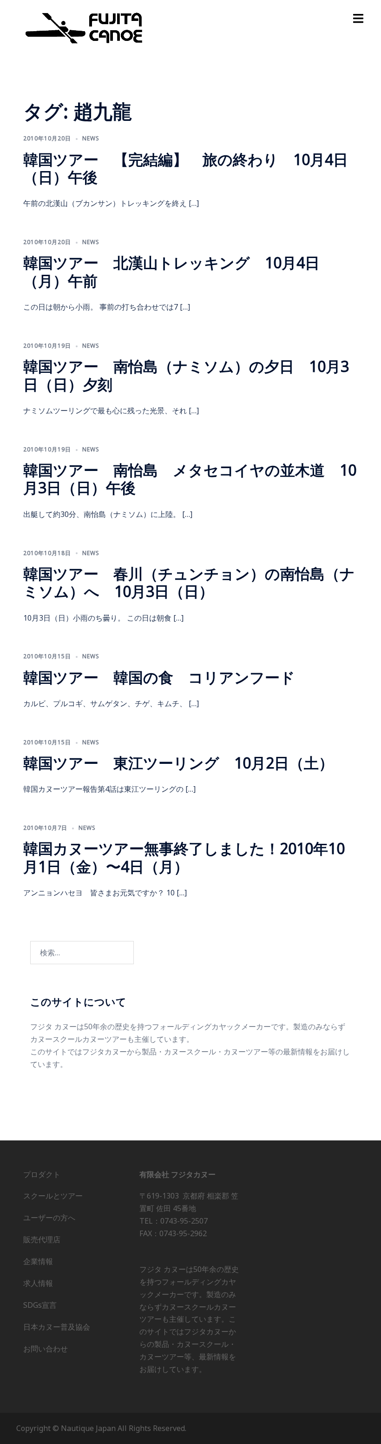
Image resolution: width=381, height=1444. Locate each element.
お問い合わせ (45, 1349)
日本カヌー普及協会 (56, 1327)
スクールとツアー (53, 1196)
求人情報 (38, 1283)
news (90, 138)
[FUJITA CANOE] (84, 27)
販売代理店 (41, 1239)
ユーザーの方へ (49, 1217)
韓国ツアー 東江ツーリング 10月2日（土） (178, 763)
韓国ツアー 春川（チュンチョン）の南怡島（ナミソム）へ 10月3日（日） (189, 582)
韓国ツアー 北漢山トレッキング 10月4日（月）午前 (171, 271)
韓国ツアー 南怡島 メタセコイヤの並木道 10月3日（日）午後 (189, 478)
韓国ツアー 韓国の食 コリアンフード (159, 677)
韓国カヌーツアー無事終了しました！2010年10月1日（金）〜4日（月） (184, 857)
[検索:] (82, 952)
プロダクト (41, 1174)
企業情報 (38, 1261)
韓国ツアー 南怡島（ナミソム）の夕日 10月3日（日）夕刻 (186, 375)
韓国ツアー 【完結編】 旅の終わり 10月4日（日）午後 (185, 168)
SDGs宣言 (40, 1305)
